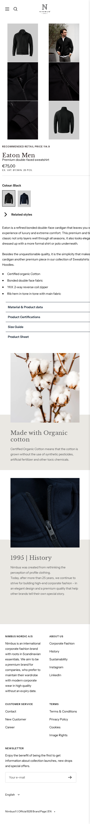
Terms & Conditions (63, 711)
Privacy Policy (58, 719)
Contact (10, 711)
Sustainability (58, 659)
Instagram (56, 667)
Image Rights (58, 735)
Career (10, 727)
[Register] (70, 777)
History (54, 651)
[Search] (15, 9)
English (10, 794)
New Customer (15, 719)
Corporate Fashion (61, 643)
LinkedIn (55, 675)
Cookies (55, 727)
